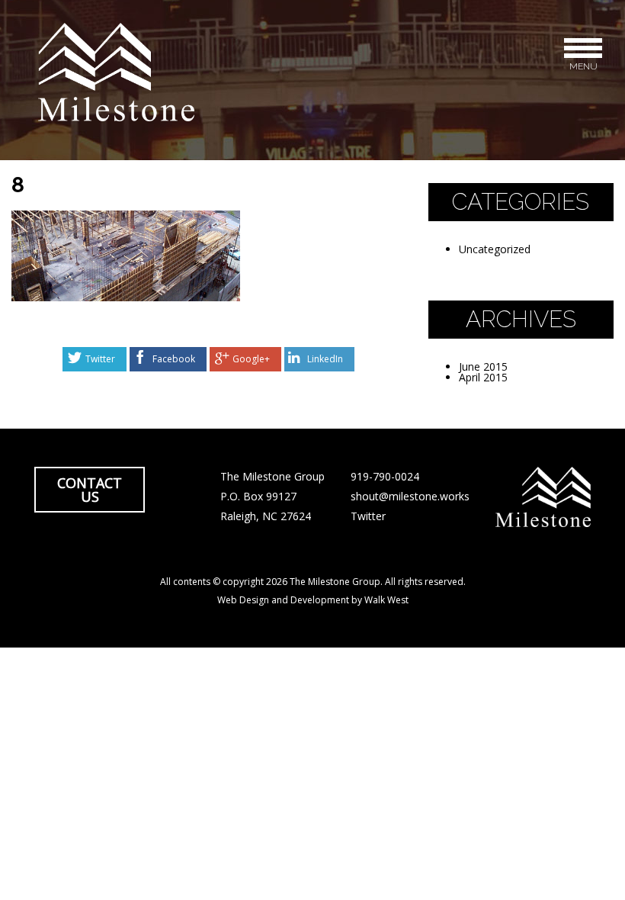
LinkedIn (325, 358)
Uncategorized (494, 249)
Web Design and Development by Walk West (313, 599)
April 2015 (483, 377)
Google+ (251, 358)
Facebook (173, 358)
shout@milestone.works (410, 496)
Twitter (100, 358)
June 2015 (483, 366)
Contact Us (89, 490)
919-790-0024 (385, 476)
